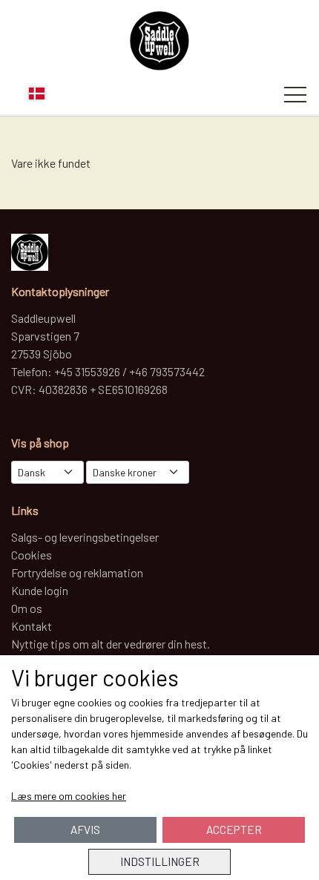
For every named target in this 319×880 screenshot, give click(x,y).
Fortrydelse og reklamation (77, 572)
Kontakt (31, 626)
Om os (26, 608)
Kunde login (39, 590)
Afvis (85, 829)
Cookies (31, 555)
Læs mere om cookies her (68, 795)
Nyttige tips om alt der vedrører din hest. (110, 644)
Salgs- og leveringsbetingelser (85, 537)
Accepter (234, 829)
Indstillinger (160, 861)
